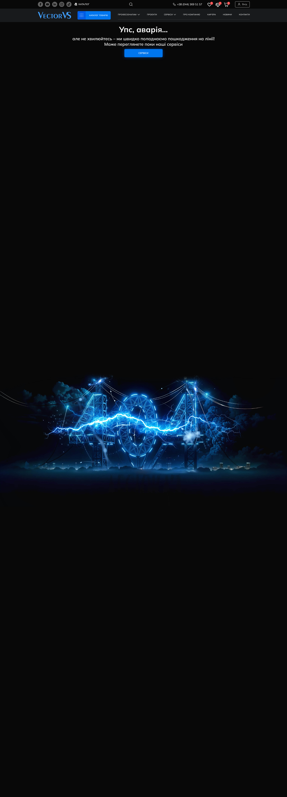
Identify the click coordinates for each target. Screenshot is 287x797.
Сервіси (143, 53)
